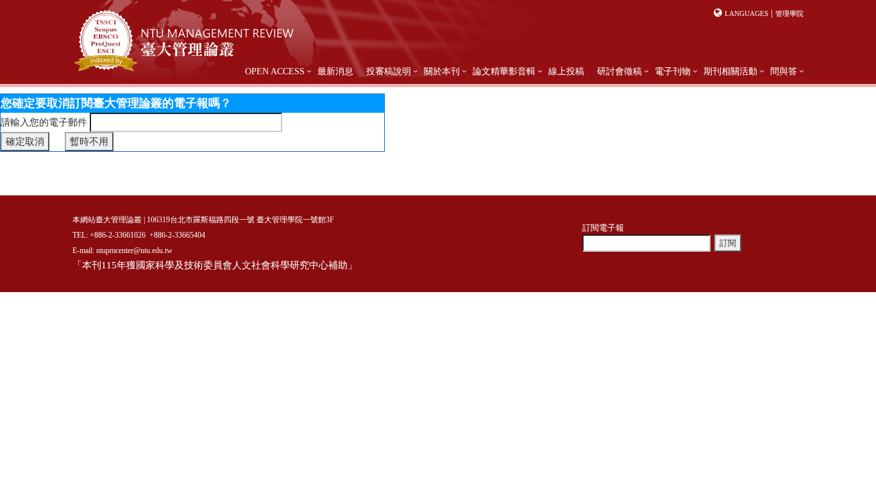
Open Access (275, 71)
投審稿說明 (388, 71)
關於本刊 (442, 71)
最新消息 (335, 71)
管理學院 (789, 13)
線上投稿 (566, 71)
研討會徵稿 (619, 71)
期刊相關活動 (730, 71)
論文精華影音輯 (504, 71)
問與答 (783, 71)
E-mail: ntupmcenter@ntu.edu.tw (122, 250)
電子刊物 (673, 71)
